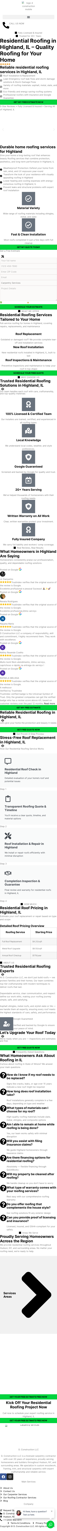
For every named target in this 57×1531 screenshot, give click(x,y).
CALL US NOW (16, 23)
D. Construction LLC (28, 1449)
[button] (28, 17)
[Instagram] (10, 1476)
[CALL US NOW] (6, 25)
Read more (49, 703)
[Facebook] (3, 1476)
